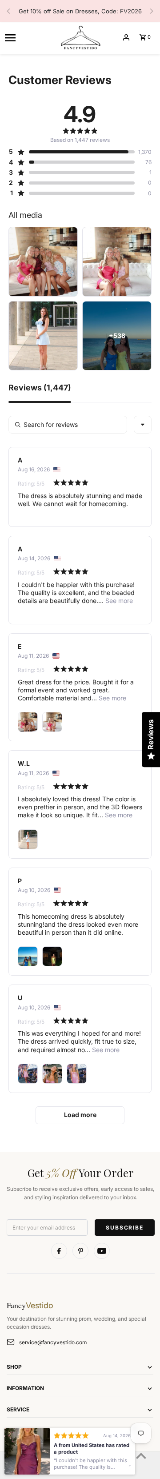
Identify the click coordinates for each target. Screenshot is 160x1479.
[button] (71, 152)
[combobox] (143, 425)
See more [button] (118, 600)
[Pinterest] (80, 1251)
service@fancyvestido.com (53, 1342)
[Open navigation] (28, 37)
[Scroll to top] (141, 1456)
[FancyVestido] (80, 37)
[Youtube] (102, 1251)
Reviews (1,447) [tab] (39, 388)
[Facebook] (59, 1251)
